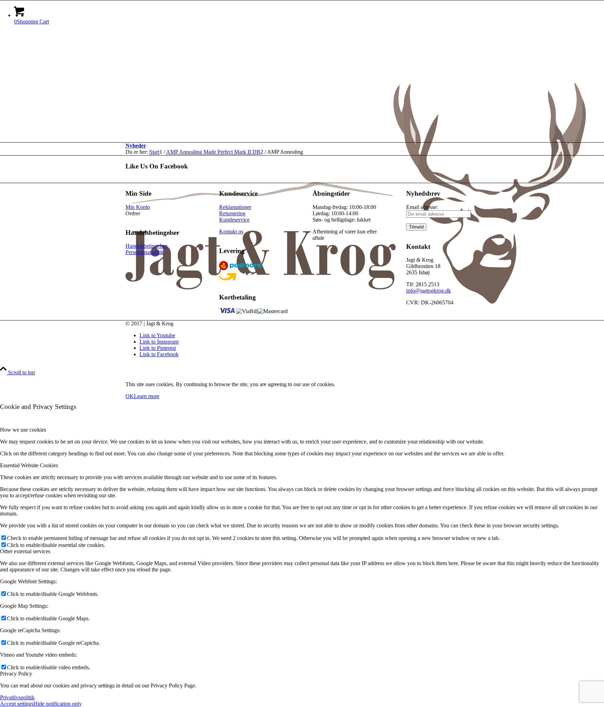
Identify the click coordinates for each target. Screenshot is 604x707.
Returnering (232, 213)
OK (129, 396)
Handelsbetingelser (146, 246)
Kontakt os (231, 232)
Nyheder (135, 146)
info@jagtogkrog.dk (428, 291)
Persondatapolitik (144, 252)
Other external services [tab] (25, 551)
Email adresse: (422, 207)
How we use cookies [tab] (23, 430)
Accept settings (17, 704)
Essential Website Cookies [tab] (29, 465)
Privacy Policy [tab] (16, 674)
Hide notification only (58, 704)
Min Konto (137, 207)
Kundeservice (234, 220)
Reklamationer (235, 207)
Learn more (146, 396)
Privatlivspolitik (17, 697)
